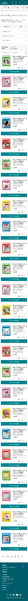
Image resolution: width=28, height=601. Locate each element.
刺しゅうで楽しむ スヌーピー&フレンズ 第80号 (20, 471)
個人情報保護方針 (6, 576)
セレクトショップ (23, 6)
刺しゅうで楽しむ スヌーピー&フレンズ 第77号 (20, 534)
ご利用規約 (4, 574)
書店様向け (4, 571)
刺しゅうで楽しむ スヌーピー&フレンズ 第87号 (20, 327)
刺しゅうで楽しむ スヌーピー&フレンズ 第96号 (20, 139)
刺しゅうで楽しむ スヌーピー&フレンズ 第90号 (20, 265)
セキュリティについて (7, 583)
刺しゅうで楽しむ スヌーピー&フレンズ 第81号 (20, 450)
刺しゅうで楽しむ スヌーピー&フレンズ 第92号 (20, 222)
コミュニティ (5, 569)
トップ (2, 10)
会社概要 (4, 587)
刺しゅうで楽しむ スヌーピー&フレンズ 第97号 (20, 119)
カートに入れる (15, 71)
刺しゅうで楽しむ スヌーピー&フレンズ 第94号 (20, 181)
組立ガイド (7, 26)
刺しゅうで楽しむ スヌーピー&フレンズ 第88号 (20, 306)
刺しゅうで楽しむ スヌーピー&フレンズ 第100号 (20, 57)
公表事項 (4, 581)
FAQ (20, 26)
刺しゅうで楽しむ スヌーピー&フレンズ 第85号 (20, 368)
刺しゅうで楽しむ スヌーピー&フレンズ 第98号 (20, 98)
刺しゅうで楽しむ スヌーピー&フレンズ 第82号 (20, 430)
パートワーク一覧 (4, 6)
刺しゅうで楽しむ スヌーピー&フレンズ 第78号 (20, 512)
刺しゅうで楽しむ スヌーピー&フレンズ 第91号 (20, 244)
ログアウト (4, 589)
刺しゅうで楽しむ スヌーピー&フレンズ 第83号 (20, 409)
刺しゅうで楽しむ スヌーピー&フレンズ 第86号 (20, 347)
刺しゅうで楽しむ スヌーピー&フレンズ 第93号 (20, 201)
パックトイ (14, 6)
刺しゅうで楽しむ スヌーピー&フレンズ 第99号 (20, 78)
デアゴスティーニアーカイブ (8, 567)
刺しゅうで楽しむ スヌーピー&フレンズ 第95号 (20, 160)
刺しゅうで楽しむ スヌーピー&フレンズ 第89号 (20, 285)
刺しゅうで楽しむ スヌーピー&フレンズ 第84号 (20, 388)
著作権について (5, 585)
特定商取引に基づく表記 (7, 579)
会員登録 (4, 565)
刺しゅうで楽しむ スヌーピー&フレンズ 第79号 (20, 492)
